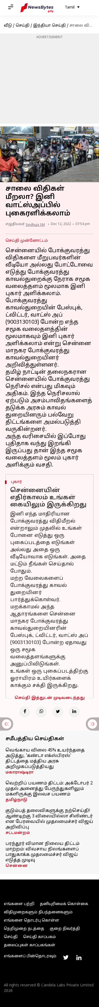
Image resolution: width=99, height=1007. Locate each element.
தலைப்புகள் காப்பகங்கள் (29, 945)
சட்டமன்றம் (18, 833)
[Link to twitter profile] (65, 957)
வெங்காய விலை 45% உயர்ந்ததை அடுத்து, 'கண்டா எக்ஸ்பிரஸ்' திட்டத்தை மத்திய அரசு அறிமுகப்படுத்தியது (45, 759)
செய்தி (22, 25)
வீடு (8, 25)
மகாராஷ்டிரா (20, 772)
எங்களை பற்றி (19, 904)
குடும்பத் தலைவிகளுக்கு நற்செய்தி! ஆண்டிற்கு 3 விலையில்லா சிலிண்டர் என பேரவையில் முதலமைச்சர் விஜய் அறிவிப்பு (49, 819)
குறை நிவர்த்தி (65, 928)
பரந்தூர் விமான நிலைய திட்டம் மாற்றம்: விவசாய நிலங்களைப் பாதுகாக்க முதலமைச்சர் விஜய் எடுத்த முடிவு (42, 852)
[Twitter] (57, 711)
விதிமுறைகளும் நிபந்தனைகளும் (38, 912)
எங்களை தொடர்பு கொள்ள (31, 920)
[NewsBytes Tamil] (36, 7)
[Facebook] (24, 711)
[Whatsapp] (41, 711)
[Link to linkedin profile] (79, 957)
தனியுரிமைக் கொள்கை (64, 904)
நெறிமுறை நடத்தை (24, 928)
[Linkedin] (74, 711)
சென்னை (17, 866)
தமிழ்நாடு (16, 800)
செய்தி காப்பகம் (39, 937)
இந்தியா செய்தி (49, 25)
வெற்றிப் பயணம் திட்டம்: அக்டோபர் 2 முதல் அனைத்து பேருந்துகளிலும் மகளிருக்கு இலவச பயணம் (49, 789)
